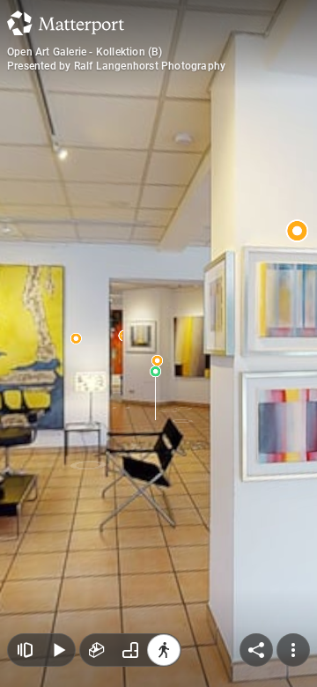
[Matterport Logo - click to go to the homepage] (66, 23)
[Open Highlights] (25, 650)
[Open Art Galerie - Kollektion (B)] (158, 343)
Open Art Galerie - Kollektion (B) (85, 52)
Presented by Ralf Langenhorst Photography (116, 66)
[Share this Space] (256, 650)
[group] (130, 650)
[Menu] (293, 650)
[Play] (58, 650)
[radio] (97, 650)
